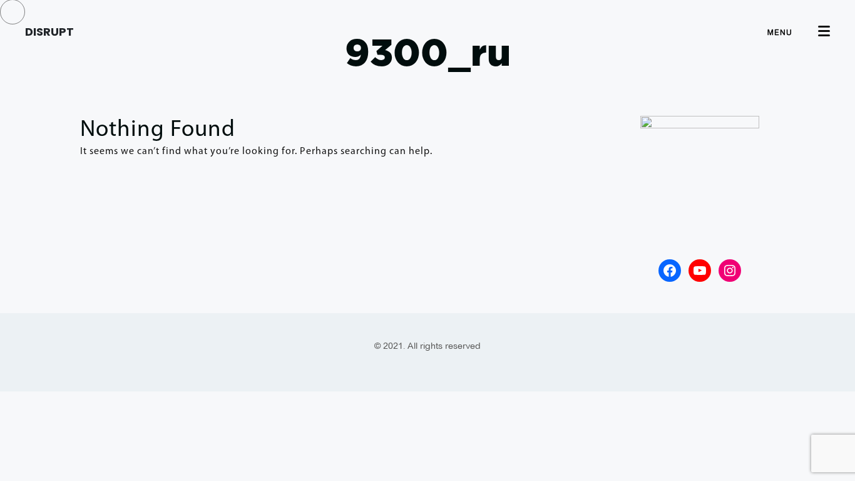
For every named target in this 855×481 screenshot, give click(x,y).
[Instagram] (730, 270)
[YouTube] (700, 270)
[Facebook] (669, 270)
